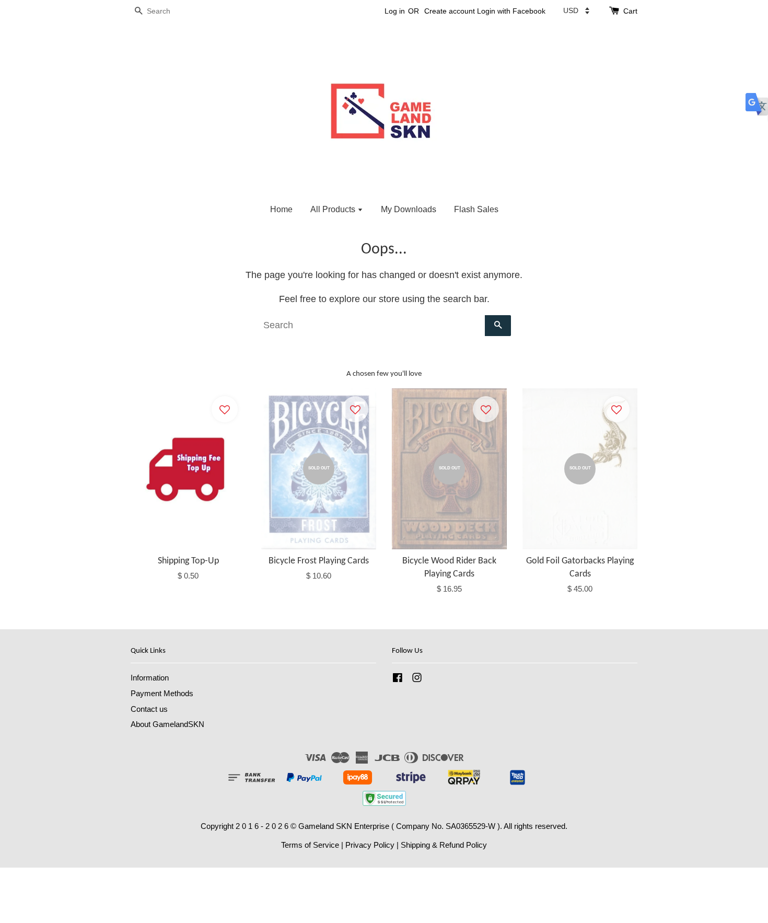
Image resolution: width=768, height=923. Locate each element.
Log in (395, 11)
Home (281, 209)
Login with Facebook (511, 11)
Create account (449, 11)
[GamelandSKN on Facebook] (397, 679)
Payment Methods (162, 693)
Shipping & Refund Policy (444, 844)
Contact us (149, 709)
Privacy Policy (369, 844)
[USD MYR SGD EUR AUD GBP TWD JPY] (576, 10)
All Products (333, 209)
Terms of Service (310, 844)
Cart (630, 11)
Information (150, 677)
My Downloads (408, 209)
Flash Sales (476, 209)
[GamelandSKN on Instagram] (417, 679)
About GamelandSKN (167, 724)
